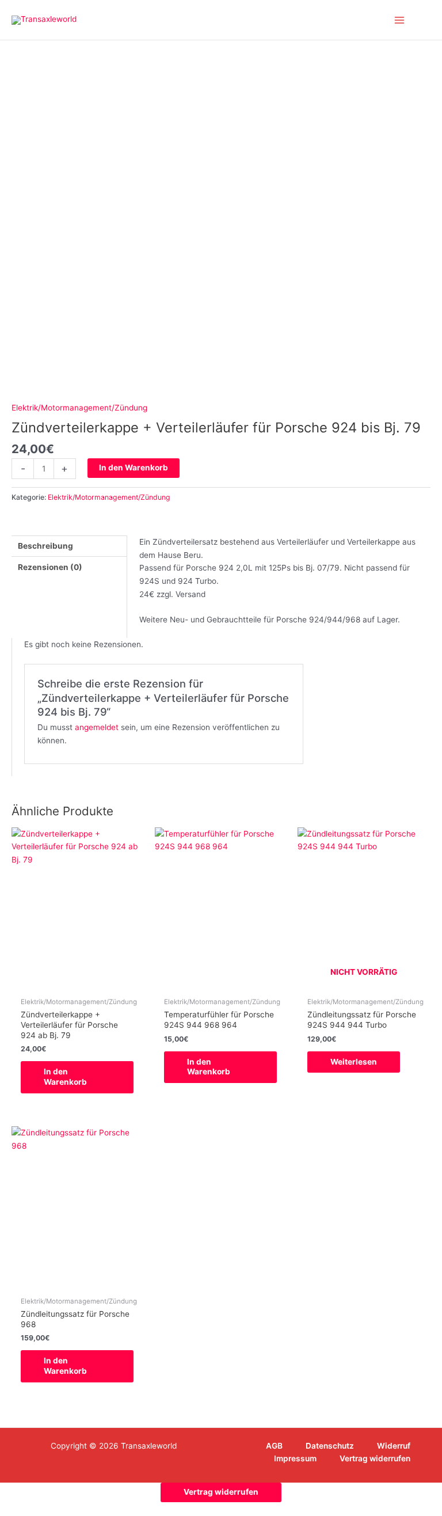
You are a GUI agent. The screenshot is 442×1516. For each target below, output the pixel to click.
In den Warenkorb (133, 467)
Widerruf (393, 1445)
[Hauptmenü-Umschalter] (399, 20)
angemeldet (97, 727)
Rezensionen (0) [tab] (50, 567)
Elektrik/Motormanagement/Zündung (79, 407)
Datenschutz (330, 1445)
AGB (274, 1445)
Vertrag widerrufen (375, 1458)
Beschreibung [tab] (45, 545)
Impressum (295, 1458)
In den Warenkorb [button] (65, 1076)
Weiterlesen (353, 1061)
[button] (426, 20)
